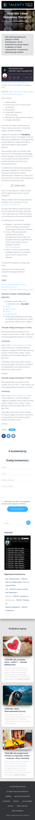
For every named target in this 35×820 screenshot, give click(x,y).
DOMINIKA (8, 796)
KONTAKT (16, 801)
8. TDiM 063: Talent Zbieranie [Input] (15, 563)
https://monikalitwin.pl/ (12, 247)
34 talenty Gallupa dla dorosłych (17, 791)
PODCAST (10, 806)
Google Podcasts (27, 92)
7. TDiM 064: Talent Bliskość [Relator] (15, 561)
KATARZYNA (6, 801)
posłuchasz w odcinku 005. (10, 205)
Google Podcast (11, 314)
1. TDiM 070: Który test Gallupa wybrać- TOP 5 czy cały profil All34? (15, 548)
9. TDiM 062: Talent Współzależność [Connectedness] (15, 566)
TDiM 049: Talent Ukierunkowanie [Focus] (14, 710)
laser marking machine (12, 579)
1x (14, 77)
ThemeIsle (26, 815)
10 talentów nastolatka (18, 786)
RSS (14, 94)
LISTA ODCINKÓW (27, 801)
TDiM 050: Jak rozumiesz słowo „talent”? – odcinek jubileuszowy (15, 662)
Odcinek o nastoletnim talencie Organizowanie (17, 289)
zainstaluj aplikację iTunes (19, 345)
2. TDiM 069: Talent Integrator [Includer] (15, 550)
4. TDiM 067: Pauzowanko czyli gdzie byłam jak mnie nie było (15, 555)
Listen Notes (7, 94)
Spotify (20, 94)
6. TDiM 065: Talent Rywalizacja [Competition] (15, 559)
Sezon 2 (12, 429)
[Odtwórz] (8, 539)
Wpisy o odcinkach (17, 811)
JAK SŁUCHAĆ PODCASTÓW (22, 796)
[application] (17, 538)
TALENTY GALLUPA (22, 806)
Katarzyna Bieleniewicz (12, 607)
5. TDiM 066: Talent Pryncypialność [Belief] (15, 557)
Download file (6, 83)
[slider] (26, 538)
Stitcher (8, 311)
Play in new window (19, 83)
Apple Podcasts (14, 92)
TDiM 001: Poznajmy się (20, 596)
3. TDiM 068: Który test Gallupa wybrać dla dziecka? (15, 553)
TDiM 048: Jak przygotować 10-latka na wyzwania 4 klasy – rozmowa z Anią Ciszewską (17, 755)
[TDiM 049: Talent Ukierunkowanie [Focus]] (17, 695)
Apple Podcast (10, 309)
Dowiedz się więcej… (24, 679)
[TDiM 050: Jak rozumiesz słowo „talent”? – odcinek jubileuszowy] (17, 646)
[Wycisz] (22, 539)
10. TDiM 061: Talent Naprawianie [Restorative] (15, 568)
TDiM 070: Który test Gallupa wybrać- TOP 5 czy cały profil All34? (17, 582)
